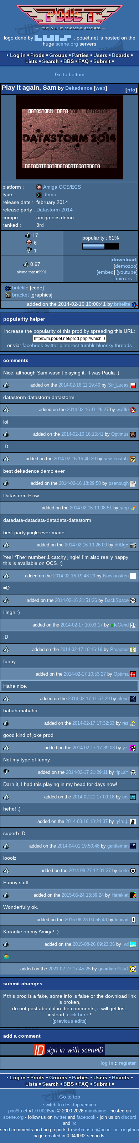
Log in (18, 55)
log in (107, 1063)
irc (74, 1123)
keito (124, 870)
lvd (126, 944)
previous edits (69, 1021)
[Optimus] (133, 434)
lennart (122, 919)
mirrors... (126, 278)
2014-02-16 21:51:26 (76, 600)
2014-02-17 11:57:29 (89, 698)
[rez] (133, 723)
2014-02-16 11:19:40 (79, 385)
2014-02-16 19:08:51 (91, 507)
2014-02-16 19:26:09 (86, 544)
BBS (68, 61)
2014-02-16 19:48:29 (74, 575)
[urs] (133, 796)
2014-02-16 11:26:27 (88, 409)
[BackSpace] (133, 600)
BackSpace (117, 600)
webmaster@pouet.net (96, 1129)
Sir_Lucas (118, 385)
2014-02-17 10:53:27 (85, 674)
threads (123, 345)
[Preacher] (133, 649)
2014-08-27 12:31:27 (90, 870)
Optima (121, 674)
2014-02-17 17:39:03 (94, 747)
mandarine (95, 1110)
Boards (120, 55)
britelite (20, 287)
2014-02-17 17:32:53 (93, 723)
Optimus (120, 434)
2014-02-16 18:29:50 (80, 483)
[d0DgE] (133, 544)
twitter (51, 345)
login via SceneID (80, 1051)
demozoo (125, 266)
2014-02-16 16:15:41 (82, 434)
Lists (31, 61)
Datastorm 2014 (54, 210)
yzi (126, 747)
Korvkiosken (116, 575)
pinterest (69, 345)
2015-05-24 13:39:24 (83, 895)
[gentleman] (133, 846)
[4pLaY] (133, 772)
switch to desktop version (69, 1104)
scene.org (67, 44)
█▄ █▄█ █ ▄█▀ (53, 38)
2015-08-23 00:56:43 (86, 919)
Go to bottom (69, 74)
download (124, 259)
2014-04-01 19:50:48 (78, 846)
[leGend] (133, 625)
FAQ (83, 61)
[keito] (133, 870)
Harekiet (120, 895)
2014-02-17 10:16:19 (81, 649)
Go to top (69, 1097)
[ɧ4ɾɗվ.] (133, 821)
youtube (127, 272)
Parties (80, 55)
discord (128, 1117)
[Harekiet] (133, 895)
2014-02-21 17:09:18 (93, 796)
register (127, 1063)
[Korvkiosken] (133, 575)
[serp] (133, 507)
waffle (123, 409)
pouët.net (17, 1110)
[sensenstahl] (133, 458)
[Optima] (133, 674)
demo (46, 194)
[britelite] (8, 287)
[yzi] (133, 747)
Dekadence (78, 88)
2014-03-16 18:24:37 (87, 821)
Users (100, 55)
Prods (37, 55)
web (100, 88)
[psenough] (133, 483)
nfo (131, 90)
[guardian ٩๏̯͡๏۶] (133, 968)
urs (125, 796)
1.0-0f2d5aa (43, 1110)
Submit (101, 61)
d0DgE (122, 544)
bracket (20, 295)
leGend (121, 625)
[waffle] (133, 409)
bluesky (104, 345)
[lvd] (133, 944)
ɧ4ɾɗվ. (122, 821)
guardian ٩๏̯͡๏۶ (113, 968)
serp (124, 507)
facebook (32, 345)
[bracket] (8, 295)
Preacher (119, 649)
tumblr (88, 345)
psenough (119, 483)
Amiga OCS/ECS (58, 187)
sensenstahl (116, 458)
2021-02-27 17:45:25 (69, 968)
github (133, 1129)
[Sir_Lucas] (133, 385)
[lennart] (133, 919)
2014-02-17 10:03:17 (82, 625)
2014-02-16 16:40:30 (75, 458)
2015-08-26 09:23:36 (94, 944)
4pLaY (122, 772)
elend (123, 698)
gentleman (118, 846)
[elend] (133, 698)
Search (50, 61)
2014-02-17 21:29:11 (87, 772)
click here (77, 1014)
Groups (58, 55)
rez (125, 723)
